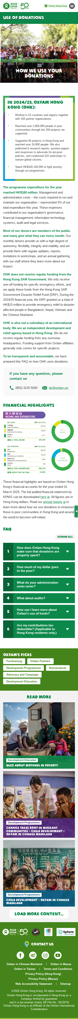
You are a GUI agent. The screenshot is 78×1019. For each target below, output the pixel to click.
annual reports (52, 502)
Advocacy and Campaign (22, 674)
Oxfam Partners (40, 661)
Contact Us (42, 944)
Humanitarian (57, 668)
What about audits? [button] (31, 598)
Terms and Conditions (58, 968)
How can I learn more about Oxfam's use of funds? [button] (37, 611)
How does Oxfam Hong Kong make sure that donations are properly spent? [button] (38, 551)
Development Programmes (23, 668)
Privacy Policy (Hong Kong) (43, 973)
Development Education (21, 681)
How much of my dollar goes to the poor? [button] (37, 568)
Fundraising (14, 661)
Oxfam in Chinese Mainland (24, 964)
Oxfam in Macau (61, 964)
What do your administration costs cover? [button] (37, 584)
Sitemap (65, 983)
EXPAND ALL (65, 536)
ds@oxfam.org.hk (61, 388)
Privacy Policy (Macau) (43, 978)
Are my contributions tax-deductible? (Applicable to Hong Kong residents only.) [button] (37, 628)
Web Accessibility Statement (33, 983)
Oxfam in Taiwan (25, 968)
